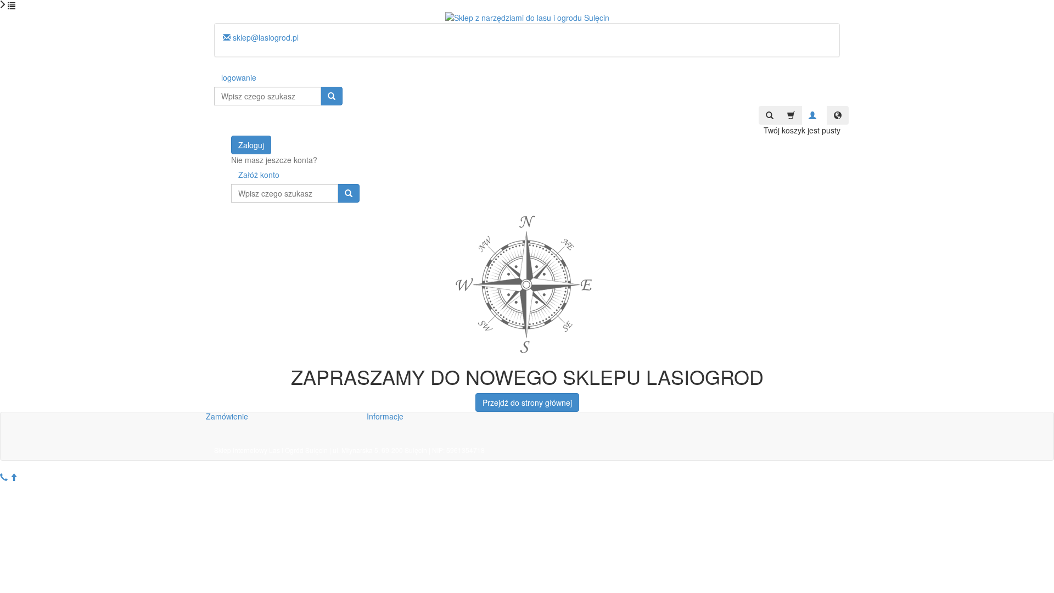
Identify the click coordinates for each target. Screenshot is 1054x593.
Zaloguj (251, 144)
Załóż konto (258, 174)
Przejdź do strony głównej (527, 402)
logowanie (238, 77)
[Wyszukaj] (332, 96)
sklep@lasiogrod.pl (265, 37)
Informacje (385, 416)
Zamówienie (227, 416)
